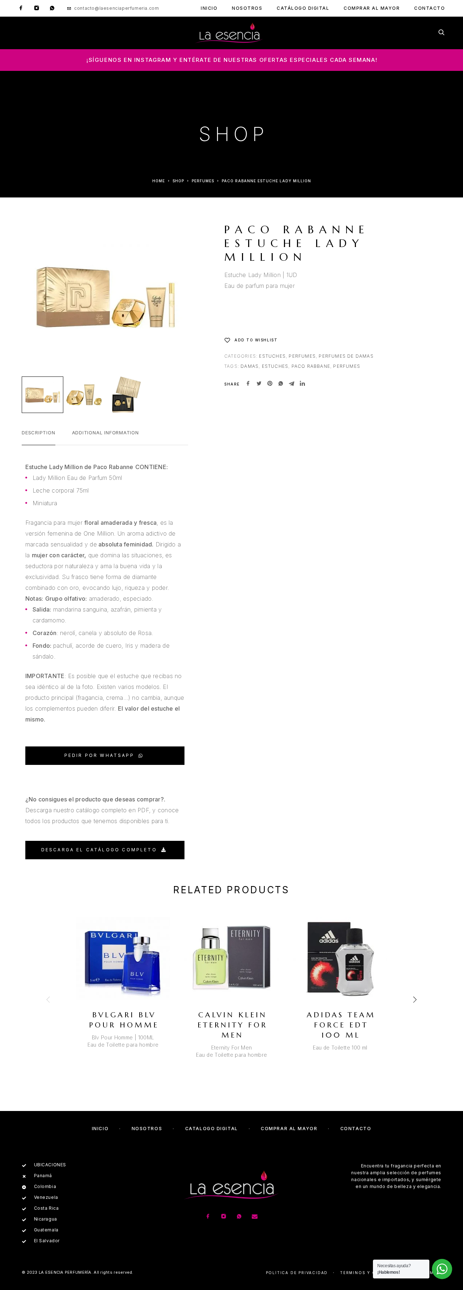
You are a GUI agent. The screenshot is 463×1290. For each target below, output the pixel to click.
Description (38, 432)
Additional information (105, 432)
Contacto (429, 8)
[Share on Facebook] (248, 384)
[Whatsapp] (52, 8)
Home (158, 181)
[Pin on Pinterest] (269, 384)
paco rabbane (311, 366)
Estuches (272, 356)
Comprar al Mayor (372, 8)
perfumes (346, 366)
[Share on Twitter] (259, 384)
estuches (275, 366)
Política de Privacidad (297, 1272)
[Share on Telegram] (291, 384)
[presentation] (48, 999)
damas (250, 366)
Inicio (209, 8)
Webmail (430, 1272)
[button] (104, 755)
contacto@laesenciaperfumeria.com (116, 8)
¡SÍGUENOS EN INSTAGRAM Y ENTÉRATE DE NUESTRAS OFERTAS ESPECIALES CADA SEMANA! (231, 59)
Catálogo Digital (303, 8)
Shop (178, 181)
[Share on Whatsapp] (280, 384)
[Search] (441, 33)
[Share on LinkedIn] (302, 384)
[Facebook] (21, 8)
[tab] (38, 437)
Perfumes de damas (346, 356)
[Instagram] (36, 8)
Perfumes (203, 181)
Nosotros (247, 8)
